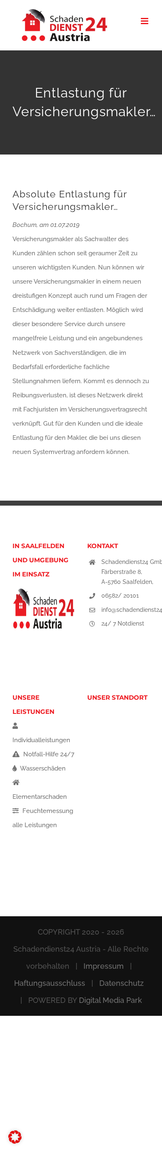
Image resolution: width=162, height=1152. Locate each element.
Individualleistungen (41, 740)
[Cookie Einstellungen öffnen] (15, 1141)
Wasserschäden (42, 768)
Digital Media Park (110, 1000)
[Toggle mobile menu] (145, 21)
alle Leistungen (34, 825)
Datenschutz (121, 983)
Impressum (103, 966)
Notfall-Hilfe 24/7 (48, 754)
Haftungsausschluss (49, 983)
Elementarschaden (39, 796)
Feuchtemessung (47, 811)
